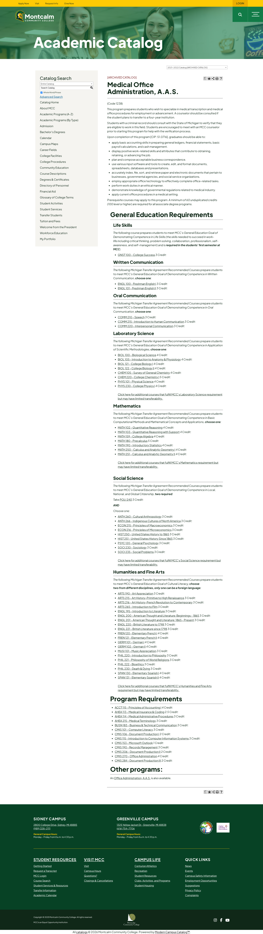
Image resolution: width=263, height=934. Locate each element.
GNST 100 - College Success (136, 255)
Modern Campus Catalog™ (172, 932)
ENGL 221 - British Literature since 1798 (142, 629)
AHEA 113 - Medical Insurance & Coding (139, 712)
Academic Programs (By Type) (59, 120)
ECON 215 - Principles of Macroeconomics (145, 525)
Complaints (192, 895)
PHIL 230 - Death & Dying (134, 668)
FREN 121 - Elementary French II (137, 637)
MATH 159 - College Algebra (135, 436)
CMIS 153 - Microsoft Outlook (134, 743)
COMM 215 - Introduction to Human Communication (151, 321)
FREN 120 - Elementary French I (137, 633)
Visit (37, 3)
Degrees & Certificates (54, 179)
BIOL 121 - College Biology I (135, 363)
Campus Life (148, 859)
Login (240, 3)
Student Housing (144, 885)
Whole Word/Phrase (52, 92)
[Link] (38, 16)
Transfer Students (51, 215)
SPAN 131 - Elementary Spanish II (138, 677)
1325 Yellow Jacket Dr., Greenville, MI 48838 (141, 824)
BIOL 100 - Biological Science (137, 355)
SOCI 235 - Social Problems (136, 552)
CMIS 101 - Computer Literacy (134, 729)
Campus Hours (92, 870)
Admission (46, 126)
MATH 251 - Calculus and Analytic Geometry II (146, 454)
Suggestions (192, 885)
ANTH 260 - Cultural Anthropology (139, 516)
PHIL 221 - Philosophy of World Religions (143, 659)
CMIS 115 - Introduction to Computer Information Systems (152, 738)
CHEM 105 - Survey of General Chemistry (144, 372)
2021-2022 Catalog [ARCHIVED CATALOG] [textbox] (187, 67)
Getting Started (42, 866)
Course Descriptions (53, 173)
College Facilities (51, 155)
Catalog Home (49, 102)
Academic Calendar (45, 895)
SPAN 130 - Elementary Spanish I (138, 673)
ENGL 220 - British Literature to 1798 (141, 624)
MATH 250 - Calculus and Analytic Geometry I (146, 449)
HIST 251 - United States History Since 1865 (145, 538)
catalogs (82, 932)
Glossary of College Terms (57, 197)
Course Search (41, 880)
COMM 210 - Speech (131, 317)
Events (189, 870)
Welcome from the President (58, 227)
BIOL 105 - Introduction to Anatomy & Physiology (149, 359)
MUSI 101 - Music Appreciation (137, 651)
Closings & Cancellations (98, 880)
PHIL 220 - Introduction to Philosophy (142, 655)
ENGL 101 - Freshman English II (137, 288)
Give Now (69, 3)
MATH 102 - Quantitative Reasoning (140, 427)
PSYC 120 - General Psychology (138, 543)
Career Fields (48, 150)
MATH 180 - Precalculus (132, 440)
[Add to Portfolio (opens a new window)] (209, 78)
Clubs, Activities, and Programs (152, 880)
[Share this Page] (213, 78)
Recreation (141, 870)
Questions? (90, 875)
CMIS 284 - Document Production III (138, 760)
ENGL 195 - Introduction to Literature (141, 611)
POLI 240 (126, 499)
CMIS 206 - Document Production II (138, 751)
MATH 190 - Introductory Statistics (140, 445)
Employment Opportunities (201, 880)
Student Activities (51, 203)
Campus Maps (49, 144)
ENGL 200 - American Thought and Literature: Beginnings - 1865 (158, 615)
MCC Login (39, 875)
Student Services (51, 209)
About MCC (47, 108)
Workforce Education (53, 233)
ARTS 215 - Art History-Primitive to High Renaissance (151, 598)
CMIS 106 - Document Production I (137, 734)
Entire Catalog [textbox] (47, 84)
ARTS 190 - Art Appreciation (135, 593)
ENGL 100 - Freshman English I (137, 283)
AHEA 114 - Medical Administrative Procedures (144, 716)
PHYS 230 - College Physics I (136, 386)
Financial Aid (48, 191)
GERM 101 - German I (131, 642)
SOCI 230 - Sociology (132, 547)
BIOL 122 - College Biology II (136, 368)
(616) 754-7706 (126, 828)
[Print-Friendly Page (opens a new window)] (217, 78)
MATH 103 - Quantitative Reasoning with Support (149, 432)
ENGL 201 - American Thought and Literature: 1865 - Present (156, 620)
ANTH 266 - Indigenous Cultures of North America (149, 521)
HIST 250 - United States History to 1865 (143, 534)
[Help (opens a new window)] (221, 78)
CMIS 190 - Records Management (136, 747)
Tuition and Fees (50, 221)
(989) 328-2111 (41, 828)
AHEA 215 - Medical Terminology (135, 720)
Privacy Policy (193, 890)
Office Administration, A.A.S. (132, 778)
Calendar (46, 138)
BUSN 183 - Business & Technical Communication (146, 725)
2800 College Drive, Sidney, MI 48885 (55, 824)
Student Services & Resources (50, 885)
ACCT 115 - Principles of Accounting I (138, 707)
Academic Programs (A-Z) (56, 114)
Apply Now (23, 3)
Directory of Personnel (54, 185)
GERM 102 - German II (132, 646)
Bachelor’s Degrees (52, 132)
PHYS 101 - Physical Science (136, 381)
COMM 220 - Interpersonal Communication (145, 326)
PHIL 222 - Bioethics (131, 664)
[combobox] (197, 67)
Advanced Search (51, 96)
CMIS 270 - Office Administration (136, 756)
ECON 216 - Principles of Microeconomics (145, 529)
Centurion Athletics (146, 866)
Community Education (54, 167)
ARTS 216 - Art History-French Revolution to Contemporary (155, 602)
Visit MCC (94, 859)
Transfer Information (44, 890)
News (188, 866)
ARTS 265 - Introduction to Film (138, 606)
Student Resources (54, 859)
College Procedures (53, 161)
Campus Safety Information (201, 875)
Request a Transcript (45, 870)
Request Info (51, 3)
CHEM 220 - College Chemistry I (138, 377)
